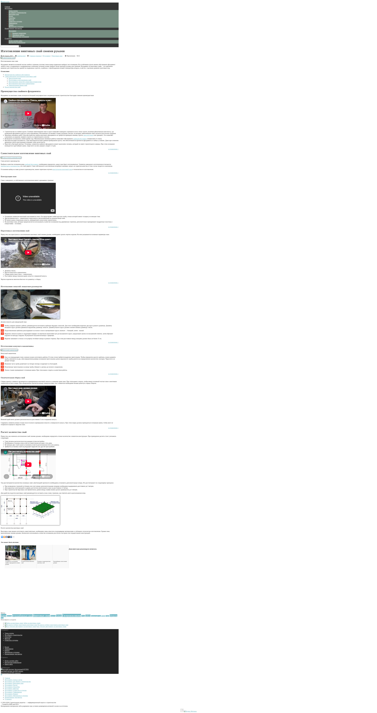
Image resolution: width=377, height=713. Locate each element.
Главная (7, 7)
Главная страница (35, 56)
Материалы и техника (16, 27)
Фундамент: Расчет (11, 685)
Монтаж (11, 20)
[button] (5, 3)
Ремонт (11, 25)
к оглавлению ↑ (113, 149)
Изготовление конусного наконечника (21, 83)
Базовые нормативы (19, 33)
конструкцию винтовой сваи (62, 169)
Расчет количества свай (12, 87)
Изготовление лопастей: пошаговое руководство (25, 82)
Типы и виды (13, 11)
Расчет (11, 16)
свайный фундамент (80, 139)
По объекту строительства (17, 12)
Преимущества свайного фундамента (17, 75)
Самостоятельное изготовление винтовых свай (20, 76)
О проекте (8, 38)
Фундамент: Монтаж (12, 688)
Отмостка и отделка (15, 21)
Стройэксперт (21, 56)
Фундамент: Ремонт (11, 694)
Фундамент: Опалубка (12, 687)
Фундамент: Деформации (13, 692)
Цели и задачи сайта (15, 41)
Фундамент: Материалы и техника (16, 696)
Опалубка (12, 18)
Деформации (13, 23)
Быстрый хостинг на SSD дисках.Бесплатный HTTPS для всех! (12, 672)
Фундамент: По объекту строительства (18, 681)
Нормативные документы (13, 28)
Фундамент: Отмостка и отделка (16, 690)
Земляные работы (18, 35)
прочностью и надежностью (10, 166)
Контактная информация (17, 42)
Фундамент (8, 8)
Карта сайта (9, 664)
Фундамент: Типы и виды (13, 680)
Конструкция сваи (15, 78)
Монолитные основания (21, 37)
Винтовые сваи (14, 14)
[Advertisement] (60, 597)
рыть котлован (88, 135)
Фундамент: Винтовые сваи (14, 683)
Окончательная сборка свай (18, 85)
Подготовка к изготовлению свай (20, 80)
